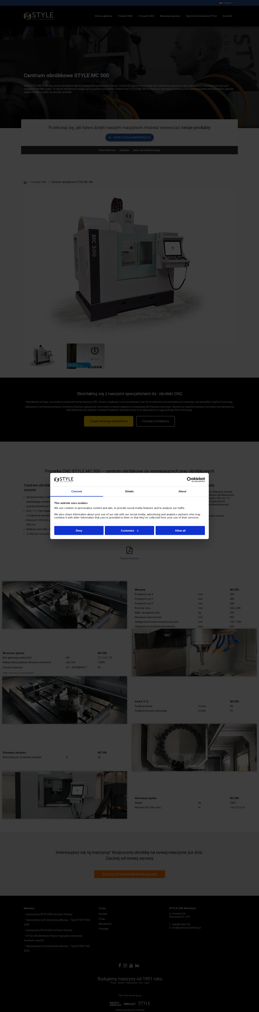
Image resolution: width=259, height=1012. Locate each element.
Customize (127, 530)
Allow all (180, 530)
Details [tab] (129, 491)
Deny (79, 530)
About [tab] (182, 491)
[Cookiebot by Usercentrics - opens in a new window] (189, 479)
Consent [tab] (76, 491)
